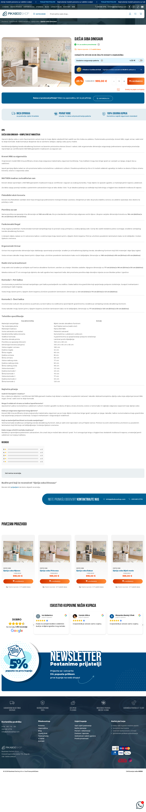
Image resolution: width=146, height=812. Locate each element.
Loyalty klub (56, 7)
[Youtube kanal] (142, 7)
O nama (5, 7)
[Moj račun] (130, 14)
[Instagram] (133, 7)
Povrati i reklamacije (82, 731)
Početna (5, 21)
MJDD (141, 771)
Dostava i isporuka (82, 733)
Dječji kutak (13, 21)
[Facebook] (129, 7)
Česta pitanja (16, 7)
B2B (73, 7)
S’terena (39, 7)
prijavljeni (15, 487)
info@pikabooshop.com (118, 7)
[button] (33, 625)
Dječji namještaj (24, 21)
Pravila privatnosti (81, 738)
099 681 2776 (101, 7)
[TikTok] (138, 7)
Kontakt (66, 7)
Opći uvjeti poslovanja (83, 726)
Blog (47, 7)
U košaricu (137, 81)
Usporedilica (29, 7)
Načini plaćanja (80, 728)
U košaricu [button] (19, 581)
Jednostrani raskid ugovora (85, 736)
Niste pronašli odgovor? (73, 499)
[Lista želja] (135, 14)
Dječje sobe (35, 21)
